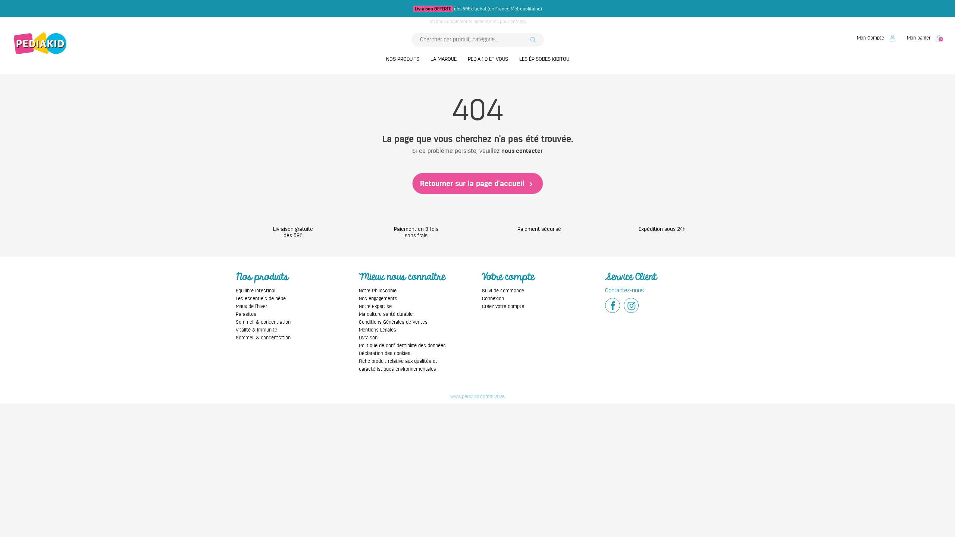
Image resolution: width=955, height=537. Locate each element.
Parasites (246, 314)
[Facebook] (612, 305)
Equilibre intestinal (255, 290)
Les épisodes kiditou (544, 59)
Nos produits (402, 59)
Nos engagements (378, 298)
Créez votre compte (503, 306)
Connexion (493, 298)
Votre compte (508, 277)
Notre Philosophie (378, 290)
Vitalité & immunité (256, 330)
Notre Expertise (375, 306)
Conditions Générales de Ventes (393, 322)
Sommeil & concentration (263, 322)
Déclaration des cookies (384, 353)
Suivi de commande (503, 290)
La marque (443, 59)
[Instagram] (631, 305)
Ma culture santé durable (386, 314)
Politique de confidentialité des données (402, 345)
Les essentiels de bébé (261, 298)
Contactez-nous (624, 290)
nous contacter (522, 151)
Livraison (368, 337)
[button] (876, 38)
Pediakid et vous (488, 59)
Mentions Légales (377, 330)
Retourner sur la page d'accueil (477, 183)
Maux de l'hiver (251, 306)
